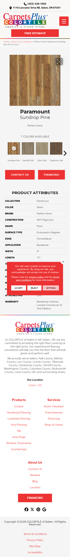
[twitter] (32, 509)
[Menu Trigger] (64, 21)
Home (6, 41)
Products (28, 41)
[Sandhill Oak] (28, 148)
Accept (19, 288)
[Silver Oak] (42, 148)
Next (64, 148)
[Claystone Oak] (56, 148)
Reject (34, 288)
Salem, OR (35, 385)
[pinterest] (38, 509)
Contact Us (20, 174)
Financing (51, 174)
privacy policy (36, 277)
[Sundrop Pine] (14, 148)
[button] (35, 33)
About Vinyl (16, 41)
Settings (51, 288)
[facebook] (26, 509)
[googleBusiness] (44, 509)
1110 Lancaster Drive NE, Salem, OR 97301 (37, 7)
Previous (5, 148)
